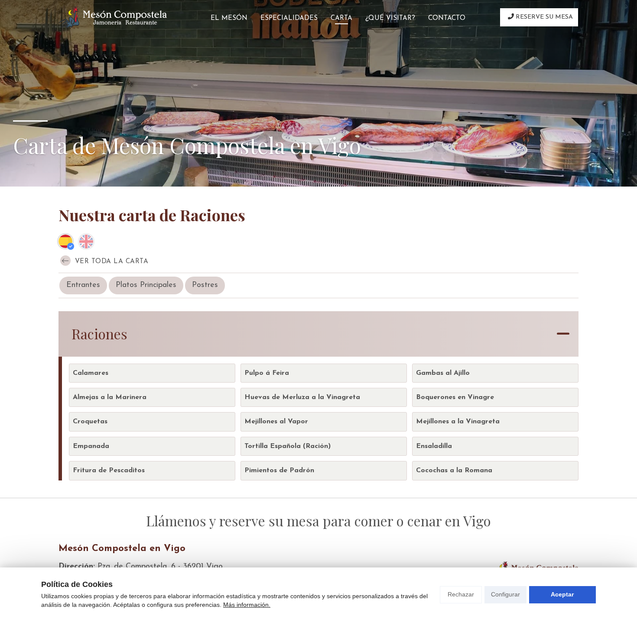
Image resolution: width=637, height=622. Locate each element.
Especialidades (289, 18)
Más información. (246, 604)
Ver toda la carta (110, 261)
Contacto (446, 18)
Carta (341, 18)
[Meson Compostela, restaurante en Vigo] (112, 17)
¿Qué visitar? (390, 18)
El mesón (229, 18)
